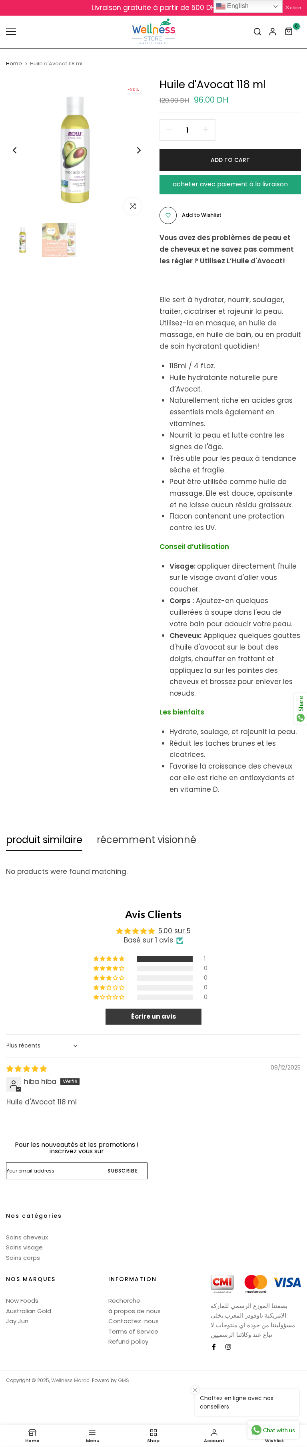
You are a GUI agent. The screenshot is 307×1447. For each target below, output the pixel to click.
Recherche (124, 1300)
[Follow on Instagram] (228, 1347)
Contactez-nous (133, 1321)
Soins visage (24, 1247)
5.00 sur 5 (174, 931)
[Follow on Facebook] (214, 1347)
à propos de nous (134, 1311)
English (237, 5)
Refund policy (128, 1341)
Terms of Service (133, 1331)
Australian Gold (28, 1311)
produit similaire (44, 839)
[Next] (133, 150)
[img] (26, 1069)
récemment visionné (146, 839)
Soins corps (23, 1257)
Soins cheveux (27, 1237)
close (16, 8)
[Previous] (21, 150)
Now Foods (22, 1300)
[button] (110, 959)
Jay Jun (17, 1321)
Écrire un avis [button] (153, 1016)
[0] (289, 31)
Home (14, 63)
